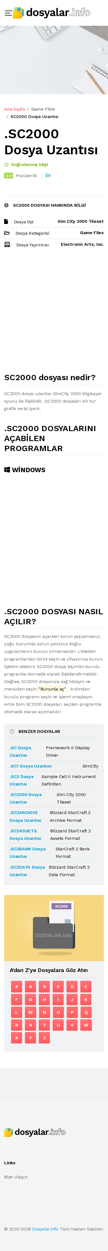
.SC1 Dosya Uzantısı (30, 766)
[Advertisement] (54, 313)
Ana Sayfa (14, 109)
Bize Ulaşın (15, 1177)
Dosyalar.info (45, 1229)
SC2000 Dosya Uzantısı (34, 116)
